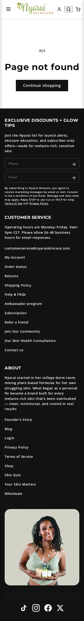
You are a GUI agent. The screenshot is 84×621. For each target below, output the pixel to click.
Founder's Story (18, 419)
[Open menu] (8, 9)
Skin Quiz (13, 475)
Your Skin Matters (20, 484)
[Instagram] (36, 608)
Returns (11, 276)
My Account (15, 257)
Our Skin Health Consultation (30, 340)
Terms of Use (14, 203)
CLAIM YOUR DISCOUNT (22, 325)
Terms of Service (19, 456)
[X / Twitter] (60, 608)
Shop (9, 466)
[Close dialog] (79, 283)
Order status (16, 266)
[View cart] (78, 9)
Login (9, 438)
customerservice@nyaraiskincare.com (37, 248)
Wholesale (13, 493)
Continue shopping (42, 85)
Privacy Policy (38, 203)
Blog (8, 429)
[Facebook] (48, 608)
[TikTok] (24, 608)
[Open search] (68, 9)
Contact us (14, 350)
